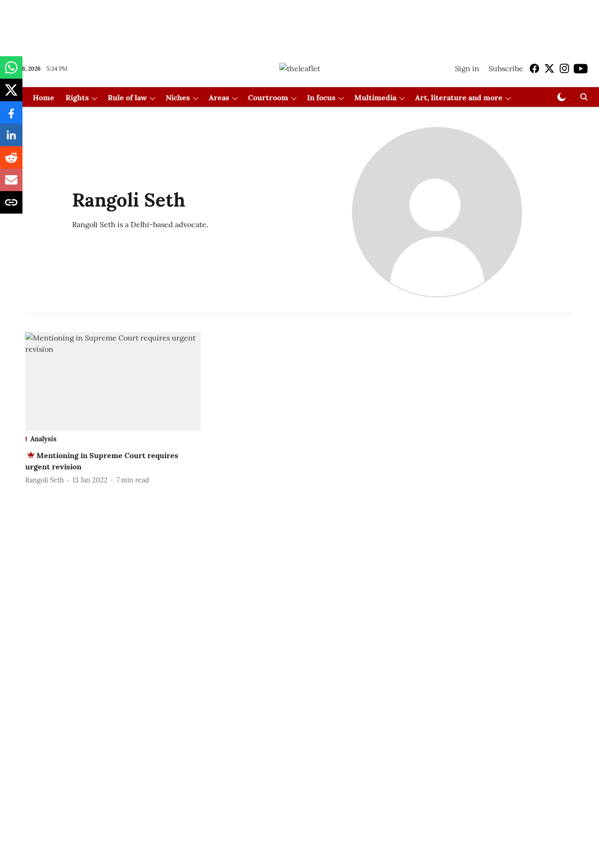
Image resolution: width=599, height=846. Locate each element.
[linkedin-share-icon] (11, 139)
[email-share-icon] (11, 184)
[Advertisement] (299, 25)
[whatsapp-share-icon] (11, 72)
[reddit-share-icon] (11, 162)
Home (43, 97)
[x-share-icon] (11, 94)
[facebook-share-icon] (11, 117)
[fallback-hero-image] (113, 381)
